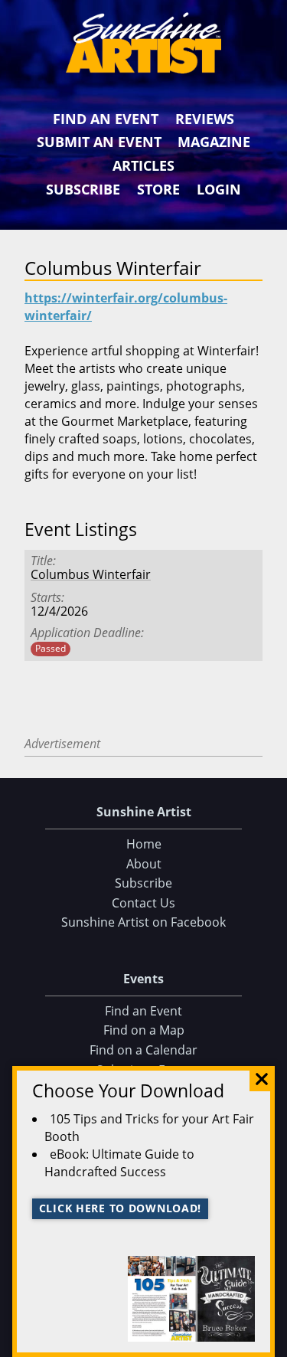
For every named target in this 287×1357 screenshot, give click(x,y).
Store (158, 189)
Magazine (214, 141)
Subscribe (83, 189)
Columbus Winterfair (91, 574)
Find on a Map (143, 1030)
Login (219, 189)
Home (143, 843)
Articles (143, 165)
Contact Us (143, 902)
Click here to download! (120, 1208)
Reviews (204, 119)
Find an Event (105, 119)
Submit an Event (99, 141)
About (143, 863)
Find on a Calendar (143, 1049)
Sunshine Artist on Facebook (143, 922)
